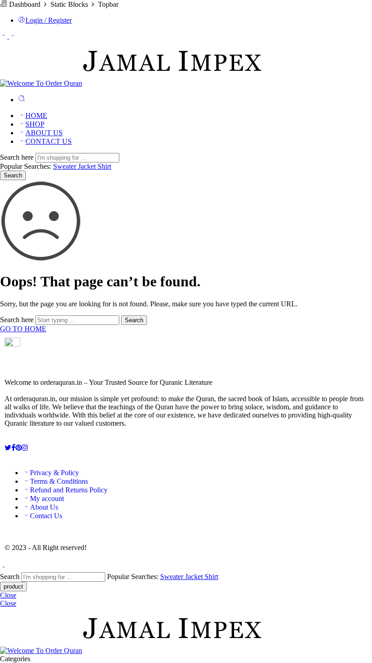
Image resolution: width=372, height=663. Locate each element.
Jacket (88, 166)
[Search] (21, 99)
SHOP (34, 124)
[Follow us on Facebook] (13, 448)
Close (8, 595)
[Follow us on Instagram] (25, 448)
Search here (17, 157)
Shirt (104, 166)
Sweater (65, 166)
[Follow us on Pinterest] (18, 448)
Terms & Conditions (59, 481)
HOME (36, 115)
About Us (44, 507)
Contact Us (46, 516)
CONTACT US (48, 141)
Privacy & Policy (54, 472)
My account (47, 498)
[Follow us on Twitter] (8, 448)
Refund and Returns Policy (69, 490)
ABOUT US (44, 133)
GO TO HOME (23, 329)
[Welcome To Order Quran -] (132, 83)
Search (13, 175)
